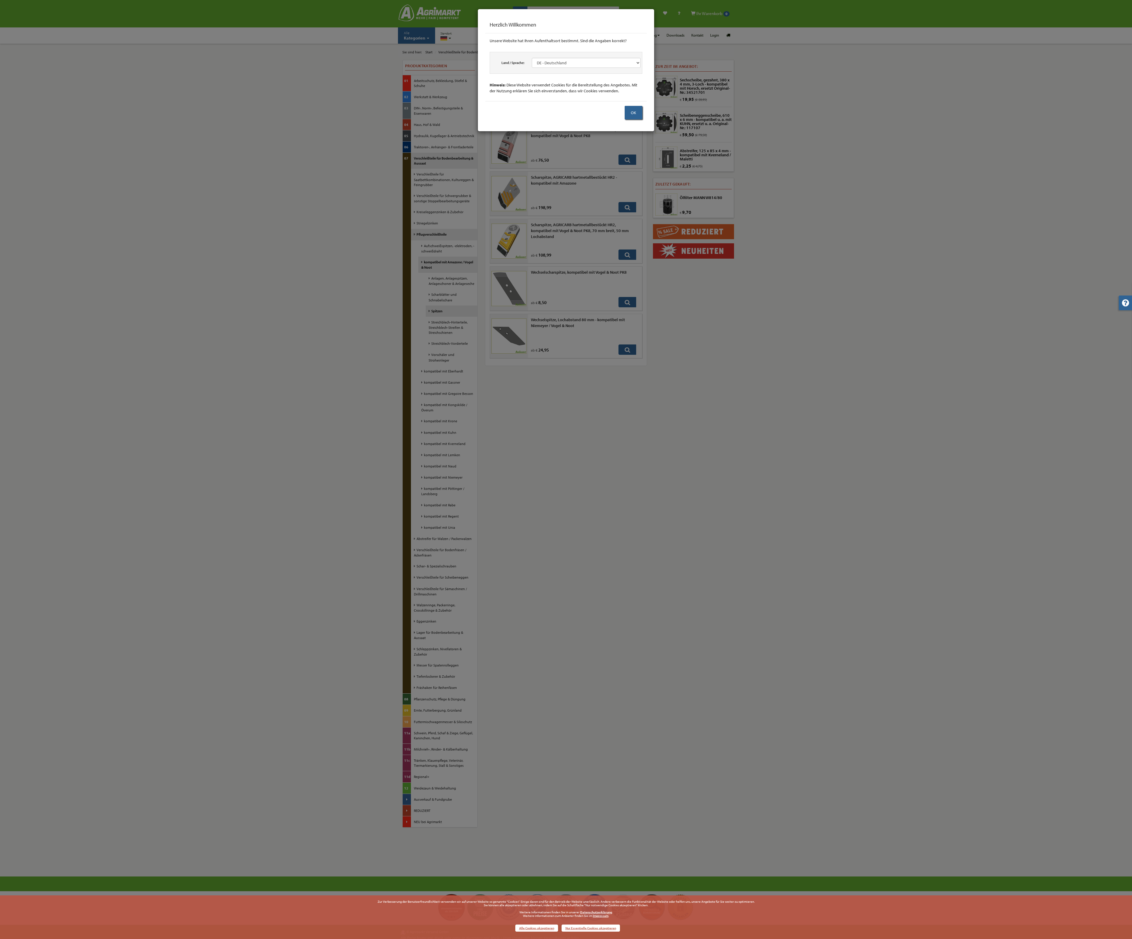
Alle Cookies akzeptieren (536, 928)
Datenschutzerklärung (596, 912)
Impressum (600, 916)
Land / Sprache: (512, 62)
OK (633, 112)
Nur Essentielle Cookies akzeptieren (590, 928)
